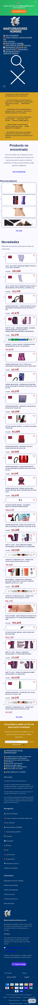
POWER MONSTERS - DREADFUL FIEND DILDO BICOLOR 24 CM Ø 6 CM (20, 407)
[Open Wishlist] (4, 87)
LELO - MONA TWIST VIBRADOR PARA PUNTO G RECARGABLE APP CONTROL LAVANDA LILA (20, 286)
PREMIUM (8, 225)
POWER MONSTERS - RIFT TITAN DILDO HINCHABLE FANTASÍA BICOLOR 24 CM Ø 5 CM (20, 365)
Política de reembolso (11, 890)
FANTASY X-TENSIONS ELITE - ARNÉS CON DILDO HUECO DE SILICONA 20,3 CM (19, 708)
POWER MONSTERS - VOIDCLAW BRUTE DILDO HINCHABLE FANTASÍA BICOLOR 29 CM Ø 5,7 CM (20, 307)
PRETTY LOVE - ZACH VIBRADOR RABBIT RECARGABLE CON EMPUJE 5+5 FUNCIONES (20, 545)
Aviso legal (27, 1003)
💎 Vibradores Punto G (11, 863)
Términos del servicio (11, 899)
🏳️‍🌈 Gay (6, 850)
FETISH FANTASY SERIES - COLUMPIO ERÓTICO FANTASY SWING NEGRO (17, 505)
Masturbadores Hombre (17, 995)
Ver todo (19, 230)
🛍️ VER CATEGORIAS (11, 814)
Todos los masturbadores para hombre (17, 191)
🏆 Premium (8, 836)
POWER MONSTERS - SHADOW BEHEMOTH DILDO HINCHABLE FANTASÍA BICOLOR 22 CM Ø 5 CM (20, 468)
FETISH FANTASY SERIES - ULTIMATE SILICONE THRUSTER (20, 427)
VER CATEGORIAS (19, 172)
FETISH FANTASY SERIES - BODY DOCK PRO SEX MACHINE (19, 633)
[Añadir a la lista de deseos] (34, 255)
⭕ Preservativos (9, 859)
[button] (19, 70)
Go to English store (19, 11)
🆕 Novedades (8, 841)
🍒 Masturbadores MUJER (12, 832)
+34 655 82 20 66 (11, 951)
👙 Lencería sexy (9, 854)
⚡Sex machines (9, 823)
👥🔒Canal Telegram (11, 868)
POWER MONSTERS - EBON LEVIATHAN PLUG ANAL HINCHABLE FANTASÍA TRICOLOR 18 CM (20, 525)
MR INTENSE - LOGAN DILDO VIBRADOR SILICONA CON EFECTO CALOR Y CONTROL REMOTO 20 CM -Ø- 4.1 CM (19, 581)
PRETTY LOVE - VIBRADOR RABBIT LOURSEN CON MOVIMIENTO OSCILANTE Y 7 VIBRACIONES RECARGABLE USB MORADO (20, 329)
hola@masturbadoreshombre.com (16, 947)
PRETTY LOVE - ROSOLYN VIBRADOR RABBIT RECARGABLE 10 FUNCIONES (20, 673)
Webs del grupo (9, 903)
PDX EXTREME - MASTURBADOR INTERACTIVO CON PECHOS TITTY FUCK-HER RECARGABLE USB (20, 617)
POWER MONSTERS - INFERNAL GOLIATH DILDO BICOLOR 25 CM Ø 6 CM (19, 447)
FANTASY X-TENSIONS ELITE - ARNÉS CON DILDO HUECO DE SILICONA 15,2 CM (19, 560)
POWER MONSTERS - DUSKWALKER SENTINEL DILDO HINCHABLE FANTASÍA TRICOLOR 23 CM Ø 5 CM (20, 386)
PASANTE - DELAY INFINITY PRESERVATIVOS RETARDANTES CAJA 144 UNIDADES (20, 345)
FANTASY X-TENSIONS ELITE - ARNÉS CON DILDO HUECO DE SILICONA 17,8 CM (19, 596)
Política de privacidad (11, 885)
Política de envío (9, 894)
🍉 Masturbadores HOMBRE (13, 827)
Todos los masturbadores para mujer (17, 202)
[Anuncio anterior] (4, 116)
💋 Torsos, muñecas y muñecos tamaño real (18, 818)
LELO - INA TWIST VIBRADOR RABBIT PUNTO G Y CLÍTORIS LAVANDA (20, 266)
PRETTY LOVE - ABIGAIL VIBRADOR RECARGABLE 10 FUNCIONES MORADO (18, 653)
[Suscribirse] (23, 744)
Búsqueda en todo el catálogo (13, 881)
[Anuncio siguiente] (34, 116)
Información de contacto (16, 1003)
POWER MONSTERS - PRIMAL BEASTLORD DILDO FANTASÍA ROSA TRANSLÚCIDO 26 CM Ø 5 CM (20, 490)
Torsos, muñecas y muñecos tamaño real (16, 214)
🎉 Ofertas (7, 845)
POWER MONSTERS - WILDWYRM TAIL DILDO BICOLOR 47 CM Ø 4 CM (20, 693)
